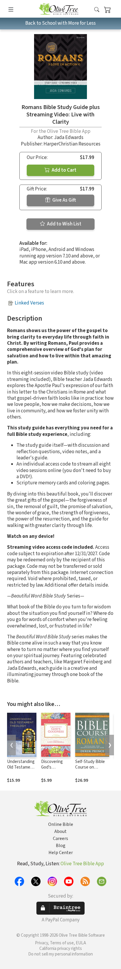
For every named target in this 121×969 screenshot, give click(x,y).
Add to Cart (63, 170)
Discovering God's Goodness (52, 767)
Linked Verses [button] (29, 303)
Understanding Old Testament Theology (21, 767)
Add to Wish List (63, 223)
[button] (96, 10)
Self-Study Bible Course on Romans (90, 767)
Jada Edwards (68, 137)
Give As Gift (63, 200)
